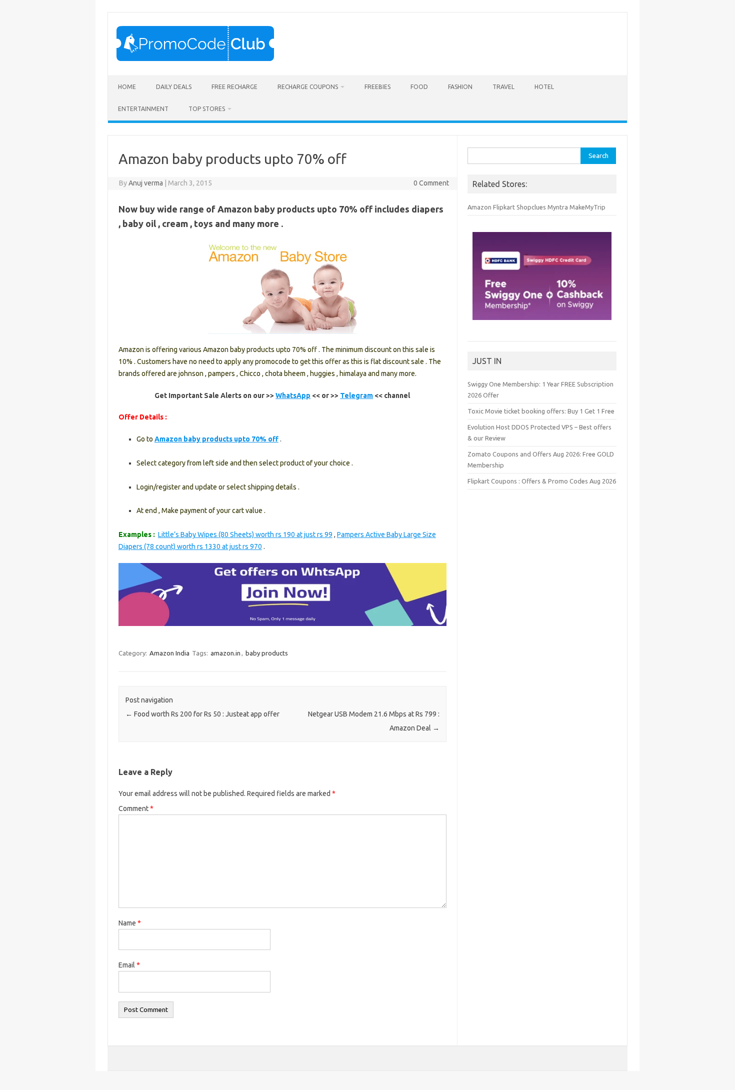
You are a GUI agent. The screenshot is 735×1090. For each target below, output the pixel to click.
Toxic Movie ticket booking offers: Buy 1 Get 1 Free (541, 411)
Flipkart (504, 207)
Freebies (377, 87)
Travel (503, 87)
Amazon (480, 207)
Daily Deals (174, 87)
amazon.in (225, 653)
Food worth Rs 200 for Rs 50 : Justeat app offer (203, 714)
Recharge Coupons (308, 87)
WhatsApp (293, 396)
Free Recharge (235, 87)
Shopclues (531, 207)
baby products (267, 653)
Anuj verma (145, 183)
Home (127, 87)
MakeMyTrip (588, 207)
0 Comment (431, 183)
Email (129, 965)
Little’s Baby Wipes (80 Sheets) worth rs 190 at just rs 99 (245, 534)
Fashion (460, 87)
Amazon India (170, 653)
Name (129, 923)
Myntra (558, 207)
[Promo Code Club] (195, 58)
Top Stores (206, 109)
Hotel (544, 87)
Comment (136, 808)
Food (419, 87)
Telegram (356, 396)
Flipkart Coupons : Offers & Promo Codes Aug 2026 (542, 481)
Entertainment (143, 109)
